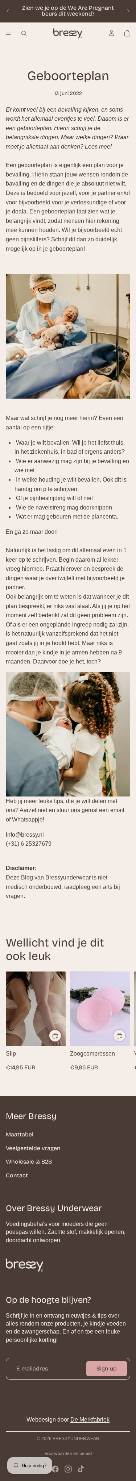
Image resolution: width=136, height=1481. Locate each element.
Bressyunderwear (76, 1438)
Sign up (106, 1368)
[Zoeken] (24, 33)
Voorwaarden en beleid (68, 1453)
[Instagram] (68, 1469)
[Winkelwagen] (127, 33)
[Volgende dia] (128, 11)
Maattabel (19, 1134)
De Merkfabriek (90, 1419)
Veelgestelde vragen (33, 1147)
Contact (17, 1175)
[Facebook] (55, 1469)
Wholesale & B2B (29, 1161)
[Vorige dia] (8, 11)
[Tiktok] (81, 1469)
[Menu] (8, 33)
